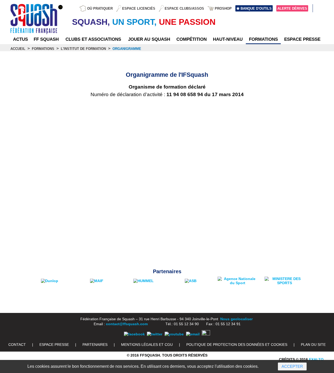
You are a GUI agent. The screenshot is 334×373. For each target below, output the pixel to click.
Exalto (316, 359)
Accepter (292, 366)
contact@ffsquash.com (127, 324)
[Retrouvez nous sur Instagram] (206, 334)
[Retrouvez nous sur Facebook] (134, 334)
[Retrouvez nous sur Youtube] (174, 334)
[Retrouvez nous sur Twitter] (154, 334)
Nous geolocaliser (236, 319)
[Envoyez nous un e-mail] (193, 334)
